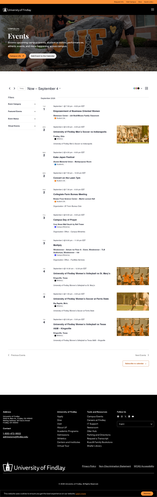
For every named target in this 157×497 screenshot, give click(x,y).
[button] (137, 88)
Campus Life (15, 56)
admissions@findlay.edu (15, 436)
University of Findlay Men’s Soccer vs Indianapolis (79, 131)
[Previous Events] (9, 88)
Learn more (81, 493)
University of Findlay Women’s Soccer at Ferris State (81, 298)
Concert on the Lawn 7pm (66, 177)
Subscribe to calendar (134, 363)
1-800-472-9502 (12, 433)
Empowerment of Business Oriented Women (76, 111)
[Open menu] (152, 9)
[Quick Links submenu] (153, 1)
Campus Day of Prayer (65, 219)
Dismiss (147, 493)
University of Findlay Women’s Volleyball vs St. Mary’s (81, 273)
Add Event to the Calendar (42, 56)
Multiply (57, 245)
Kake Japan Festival (63, 157)
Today (22, 88)
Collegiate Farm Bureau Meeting (70, 194)
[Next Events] (14, 88)
